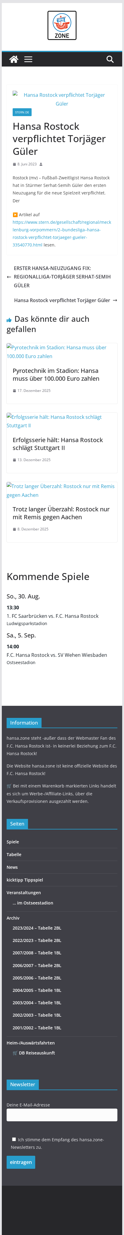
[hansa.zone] (14, 59)
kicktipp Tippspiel (25, 880)
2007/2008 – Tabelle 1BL (37, 953)
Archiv (13, 918)
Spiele (13, 842)
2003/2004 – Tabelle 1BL (37, 1002)
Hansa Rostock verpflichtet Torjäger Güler (62, 300)
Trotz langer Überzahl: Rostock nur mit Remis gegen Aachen (61, 513)
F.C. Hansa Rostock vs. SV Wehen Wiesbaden (57, 655)
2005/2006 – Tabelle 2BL (37, 978)
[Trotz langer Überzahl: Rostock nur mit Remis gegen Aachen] (62, 486)
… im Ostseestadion (33, 903)
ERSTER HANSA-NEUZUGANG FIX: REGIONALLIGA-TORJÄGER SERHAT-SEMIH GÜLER (62, 277)
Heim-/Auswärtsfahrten (31, 1043)
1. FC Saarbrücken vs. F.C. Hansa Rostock (52, 616)
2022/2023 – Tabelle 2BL (37, 940)
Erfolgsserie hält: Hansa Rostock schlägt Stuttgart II (58, 444)
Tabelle (14, 854)
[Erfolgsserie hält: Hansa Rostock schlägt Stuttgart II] (62, 417)
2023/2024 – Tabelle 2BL (37, 928)
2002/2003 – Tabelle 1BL (37, 1015)
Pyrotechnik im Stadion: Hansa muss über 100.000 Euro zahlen (56, 375)
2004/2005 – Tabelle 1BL (37, 990)
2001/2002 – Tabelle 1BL (37, 1028)
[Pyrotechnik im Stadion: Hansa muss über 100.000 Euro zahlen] (62, 347)
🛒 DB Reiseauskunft (34, 1053)
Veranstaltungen (24, 892)
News (12, 867)
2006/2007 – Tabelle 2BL (37, 965)
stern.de (22, 112)
